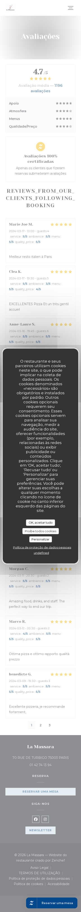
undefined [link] (41, 552)
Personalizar (41, 539)
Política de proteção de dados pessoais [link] (42, 547)
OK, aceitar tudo (41, 522)
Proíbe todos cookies (40, 531)
